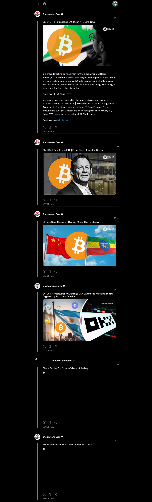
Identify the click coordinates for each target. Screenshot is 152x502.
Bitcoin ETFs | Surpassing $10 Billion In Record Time (69, 21)
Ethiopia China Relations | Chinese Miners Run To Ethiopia (71, 222)
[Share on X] (44, 126)
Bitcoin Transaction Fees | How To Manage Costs (67, 444)
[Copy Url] (50, 199)
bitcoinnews (63, 120)
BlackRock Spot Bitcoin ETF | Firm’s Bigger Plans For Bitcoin (73, 150)
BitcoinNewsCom (51, 14)
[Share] (56, 126)
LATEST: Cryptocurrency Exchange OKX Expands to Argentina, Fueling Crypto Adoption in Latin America (78, 295)
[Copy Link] (50, 126)
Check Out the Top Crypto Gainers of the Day (65, 368)
